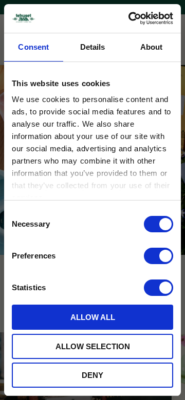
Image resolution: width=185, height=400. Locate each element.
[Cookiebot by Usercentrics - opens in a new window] (130, 18)
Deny (92, 375)
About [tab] (151, 47)
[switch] (158, 256)
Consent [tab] (33, 47)
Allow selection (92, 346)
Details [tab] (92, 47)
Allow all (92, 317)
